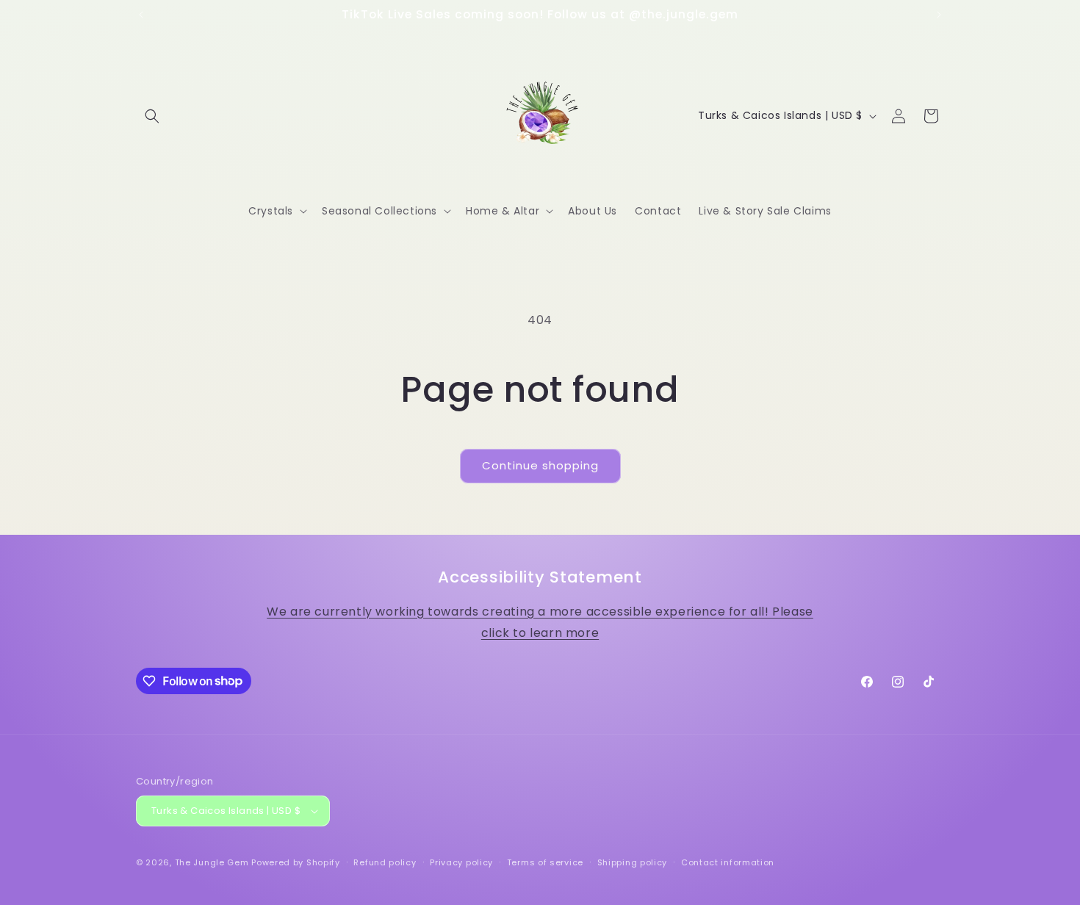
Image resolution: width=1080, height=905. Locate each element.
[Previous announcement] (141, 15)
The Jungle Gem (212, 862)
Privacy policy (461, 862)
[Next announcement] (939, 15)
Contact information (727, 862)
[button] (152, 116)
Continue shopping (540, 465)
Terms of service (545, 862)
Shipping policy (632, 862)
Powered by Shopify (295, 862)
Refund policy (384, 862)
